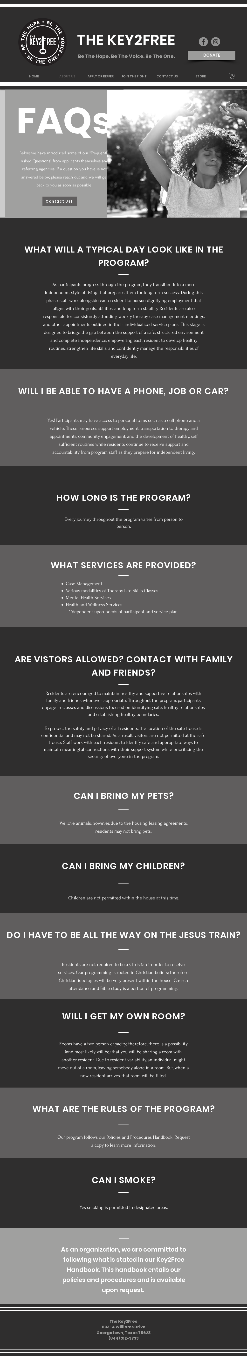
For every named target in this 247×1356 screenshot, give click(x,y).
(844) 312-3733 (124, 1338)
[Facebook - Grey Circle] (203, 41)
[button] (232, 76)
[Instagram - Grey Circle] (215, 41)
